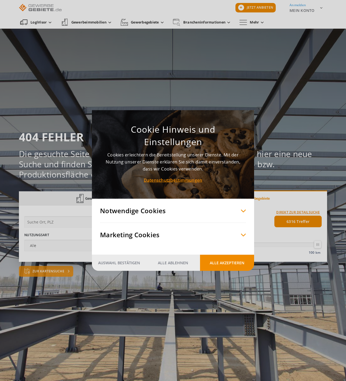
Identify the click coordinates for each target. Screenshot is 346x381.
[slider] (317, 244)
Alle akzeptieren (227, 262)
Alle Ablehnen (173, 262)
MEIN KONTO (302, 10)
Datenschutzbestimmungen (173, 180)
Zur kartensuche (48, 271)
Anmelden (298, 5)
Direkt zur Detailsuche (298, 212)
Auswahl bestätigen (119, 262)
